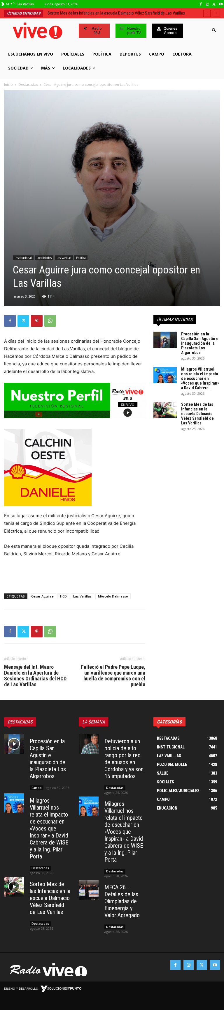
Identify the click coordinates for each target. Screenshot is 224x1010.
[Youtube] (220, 4)
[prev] (207, 13)
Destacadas (28, 84)
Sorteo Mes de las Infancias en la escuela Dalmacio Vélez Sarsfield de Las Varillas (197, 413)
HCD (63, 596)
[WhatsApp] (50, 321)
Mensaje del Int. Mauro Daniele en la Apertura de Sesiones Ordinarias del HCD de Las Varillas (35, 675)
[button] (214, 31)
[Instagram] (207, 4)
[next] (216, 13)
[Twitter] (214, 4)
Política (81, 258)
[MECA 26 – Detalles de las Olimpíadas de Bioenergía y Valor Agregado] (89, 890)
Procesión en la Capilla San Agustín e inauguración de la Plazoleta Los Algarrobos (199, 343)
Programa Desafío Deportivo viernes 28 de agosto (89, 13)
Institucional (23, 258)
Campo (37, 788)
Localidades (44, 258)
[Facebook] (200, 4)
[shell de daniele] (74, 467)
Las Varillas (64, 258)
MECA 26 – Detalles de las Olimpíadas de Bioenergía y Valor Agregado (122, 901)
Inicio (8, 84)
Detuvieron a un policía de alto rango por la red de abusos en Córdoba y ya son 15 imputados (124, 759)
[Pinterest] (37, 321)
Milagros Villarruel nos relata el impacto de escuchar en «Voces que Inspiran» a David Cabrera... (200, 378)
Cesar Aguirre (42, 596)
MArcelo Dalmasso (113, 596)
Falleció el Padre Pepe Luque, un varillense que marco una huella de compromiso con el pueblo (113, 675)
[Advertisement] (74, 574)
